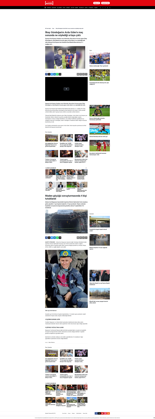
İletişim (73, 413)
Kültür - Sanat (74, 7)
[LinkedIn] (54, 74)
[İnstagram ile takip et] (100, 7)
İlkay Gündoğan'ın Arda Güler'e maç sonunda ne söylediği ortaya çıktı (69, 28)
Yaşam (95, 7)
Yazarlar (81, 7)
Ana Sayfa (49, 28)
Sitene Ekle (85, 413)
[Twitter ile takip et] (105, 7)
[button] (80, 74)
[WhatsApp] (57, 74)
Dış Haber (59, 7)
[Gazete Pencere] (49, 3)
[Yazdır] (78, 74)
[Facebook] (46, 74)
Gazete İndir (105, 3)
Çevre (86, 7)
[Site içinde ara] (110, 7)
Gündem (49, 7)
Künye (69, 413)
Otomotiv (91, 7)
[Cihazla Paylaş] (60, 74)
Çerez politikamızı (88, 417)
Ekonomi (54, 7)
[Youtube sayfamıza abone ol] (107, 7)
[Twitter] (49, 74)
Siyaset (68, 7)
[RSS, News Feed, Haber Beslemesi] (108, 413)
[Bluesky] (52, 74)
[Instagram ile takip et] (105, 413)
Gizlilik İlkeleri (78, 413)
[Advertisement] (100, 38)
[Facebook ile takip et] (103, 7)
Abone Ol (96, 3)
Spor (64, 7)
